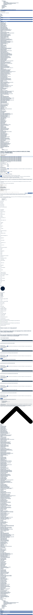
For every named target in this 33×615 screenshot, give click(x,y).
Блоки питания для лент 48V (4, 77)
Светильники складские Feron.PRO (5, 144)
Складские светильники (3, 454)
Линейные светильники (3, 40)
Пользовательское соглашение (8, 603)
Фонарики (1, 599)
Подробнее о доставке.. (3, 308)
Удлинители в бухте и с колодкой (4, 128)
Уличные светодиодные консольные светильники (6, 60)
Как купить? (3, 7)
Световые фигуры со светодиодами (5, 588)
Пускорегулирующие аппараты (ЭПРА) (5, 124)
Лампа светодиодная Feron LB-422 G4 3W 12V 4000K (7, 343)
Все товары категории (3, 434)
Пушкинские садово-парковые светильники (6, 53)
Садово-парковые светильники (4, 52)
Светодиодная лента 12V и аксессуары (5, 69)
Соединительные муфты (3, 107)
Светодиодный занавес (3, 583)
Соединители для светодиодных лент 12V (5, 496)
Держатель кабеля (2, 122)
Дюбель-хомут (2, 545)
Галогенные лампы (2, 23)
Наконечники (2, 95)
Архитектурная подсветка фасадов (5, 56)
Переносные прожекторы (3, 485)
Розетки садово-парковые (3, 133)
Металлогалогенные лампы (4, 431)
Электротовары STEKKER (3, 146)
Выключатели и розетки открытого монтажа (6, 92)
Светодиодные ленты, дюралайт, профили (6, 67)
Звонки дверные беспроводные (4, 125)
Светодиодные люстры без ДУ (4, 517)
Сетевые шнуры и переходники (4, 572)
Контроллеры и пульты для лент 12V (5, 73)
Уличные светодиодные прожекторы (5, 62)
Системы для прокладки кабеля (4, 104)
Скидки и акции (4, 605)
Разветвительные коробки (3, 542)
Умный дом (1, 87)
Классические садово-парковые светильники (6, 54)
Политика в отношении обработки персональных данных (11, 2)
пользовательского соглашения (27, 405)
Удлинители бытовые (3, 126)
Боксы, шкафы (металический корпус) (5, 114)
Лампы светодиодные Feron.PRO (4, 591)
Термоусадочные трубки (3, 538)
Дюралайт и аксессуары (3, 80)
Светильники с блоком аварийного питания (6, 50)
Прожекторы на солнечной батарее (5, 66)
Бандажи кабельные (3, 564)
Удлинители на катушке (3, 127)
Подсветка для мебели (3, 457)
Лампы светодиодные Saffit (4, 145)
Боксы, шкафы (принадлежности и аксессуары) (6, 553)
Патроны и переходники (3, 566)
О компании (3, 5)
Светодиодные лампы (3, 22)
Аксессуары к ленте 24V (3, 501)
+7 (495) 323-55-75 (2, 11)
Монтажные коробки (3, 106)
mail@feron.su (4, 402)
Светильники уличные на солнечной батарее (6, 63)
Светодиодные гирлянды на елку (4, 585)
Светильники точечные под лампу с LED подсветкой (7, 439)
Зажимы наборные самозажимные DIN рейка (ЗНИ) (7, 536)
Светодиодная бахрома (3, 135)
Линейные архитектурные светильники (5, 474)
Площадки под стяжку (3, 121)
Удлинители (1, 568)
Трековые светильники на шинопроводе (5, 35)
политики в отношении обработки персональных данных (14, 405)
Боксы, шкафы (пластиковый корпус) (5, 113)
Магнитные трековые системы (4, 36)
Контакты (3, 607)
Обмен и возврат (6, 601)
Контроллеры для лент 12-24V (4, 514)
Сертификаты (5, 4)
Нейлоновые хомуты (3, 119)
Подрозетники (2, 544)
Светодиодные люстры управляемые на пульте (6, 85)
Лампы (1, 424)
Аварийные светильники (3, 49)
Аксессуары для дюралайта (4, 81)
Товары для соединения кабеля (4, 94)
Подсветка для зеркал (3, 45)
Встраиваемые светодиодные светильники (6, 29)
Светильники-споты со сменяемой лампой (6, 39)
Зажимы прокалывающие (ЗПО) (4, 96)
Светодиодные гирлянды (3, 134)
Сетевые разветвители (3, 118)
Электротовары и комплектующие (4, 86)
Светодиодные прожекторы (4, 64)
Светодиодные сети (3, 137)
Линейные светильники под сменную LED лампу (6, 41)
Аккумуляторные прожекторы (4, 65)
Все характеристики (3, 167)
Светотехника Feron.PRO (3, 142)
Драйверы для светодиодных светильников (6, 108)
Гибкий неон (2, 68)
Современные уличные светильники (5, 469)
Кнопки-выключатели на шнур (4, 129)
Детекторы (1, 130)
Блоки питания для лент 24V (4, 75)
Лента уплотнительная (3, 111)
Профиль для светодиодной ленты (5, 513)
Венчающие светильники (3, 59)
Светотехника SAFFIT (3, 593)
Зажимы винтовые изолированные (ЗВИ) (5, 98)
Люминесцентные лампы (3, 27)
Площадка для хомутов (3, 563)
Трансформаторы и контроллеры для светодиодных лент (8, 71)
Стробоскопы (2, 141)
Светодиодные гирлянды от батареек (5, 586)
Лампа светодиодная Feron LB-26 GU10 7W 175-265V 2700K (8, 392)
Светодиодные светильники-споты (4, 38)
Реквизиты (5, 1)
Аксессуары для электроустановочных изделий (6, 93)
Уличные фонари (2, 61)
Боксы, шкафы (2, 112)
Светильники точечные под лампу (4, 32)
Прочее (1, 147)
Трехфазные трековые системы (4, 37)
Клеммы (1, 531)
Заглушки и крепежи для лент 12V (4, 72)
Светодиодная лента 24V (3, 74)
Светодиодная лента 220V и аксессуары (5, 78)
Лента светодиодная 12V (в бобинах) (5, 70)
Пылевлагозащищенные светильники (5, 42)
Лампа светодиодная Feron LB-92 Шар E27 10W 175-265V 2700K (9, 352)
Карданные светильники (3, 51)
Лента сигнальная (2, 550)
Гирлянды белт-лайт (3, 139)
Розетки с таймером (3, 89)
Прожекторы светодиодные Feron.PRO (5, 143)
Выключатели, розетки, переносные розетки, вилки (7, 525)
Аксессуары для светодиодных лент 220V (5, 79)
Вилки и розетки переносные (4, 528)
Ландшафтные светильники (4, 58)
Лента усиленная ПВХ (3, 132)
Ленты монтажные (2, 109)
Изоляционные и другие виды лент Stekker (6, 131)
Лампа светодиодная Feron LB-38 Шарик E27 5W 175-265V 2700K (9, 373)
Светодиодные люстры (3, 84)
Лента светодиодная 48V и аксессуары (5, 76)
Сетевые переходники (3, 117)
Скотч (1, 548)
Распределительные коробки (4, 105)
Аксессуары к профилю (3, 83)
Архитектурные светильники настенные (5, 57)
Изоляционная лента (3, 110)
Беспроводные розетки (3, 88)
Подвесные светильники (3, 33)
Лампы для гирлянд (3, 24)
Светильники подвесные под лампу (5, 34)
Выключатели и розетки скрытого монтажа (6, 91)
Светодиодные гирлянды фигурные (5, 138)
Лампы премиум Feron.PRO (4, 28)
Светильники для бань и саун (4, 43)
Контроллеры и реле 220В (3, 90)
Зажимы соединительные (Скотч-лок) (5, 97)
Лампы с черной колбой (3, 26)
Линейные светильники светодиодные (5, 452)
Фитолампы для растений (3, 25)
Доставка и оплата (4, 6)
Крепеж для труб (2, 123)
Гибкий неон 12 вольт (3, 491)
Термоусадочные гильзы (3, 101)
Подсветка (1, 44)
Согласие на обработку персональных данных (10, 3)
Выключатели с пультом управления (5, 115)
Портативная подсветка (3, 47)
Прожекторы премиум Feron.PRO (4, 487)
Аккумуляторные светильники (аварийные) (6, 460)
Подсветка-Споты (2, 46)
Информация (3, 600)
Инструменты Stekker (3, 574)
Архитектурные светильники (4, 55)
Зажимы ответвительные (3, 102)
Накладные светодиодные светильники (5, 30)
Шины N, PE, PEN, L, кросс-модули (5, 100)
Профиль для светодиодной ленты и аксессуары (6, 82)
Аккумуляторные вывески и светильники (5, 48)
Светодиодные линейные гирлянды (5, 136)
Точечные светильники (3, 31)
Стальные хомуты (2, 120)
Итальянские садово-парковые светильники (6, 471)
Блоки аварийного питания (3, 116)
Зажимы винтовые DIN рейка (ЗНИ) (5, 99)
